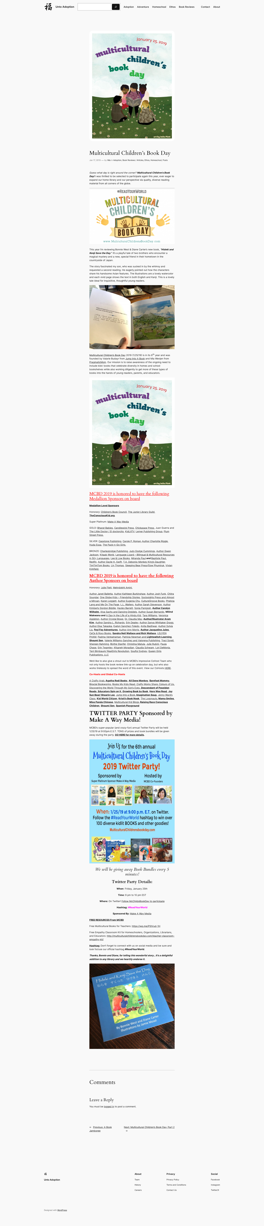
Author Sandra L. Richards (110, 622)
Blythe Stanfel (118, 644)
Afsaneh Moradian (124, 647)
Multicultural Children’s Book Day (107, 355)
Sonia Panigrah (142, 608)
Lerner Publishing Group (149, 531)
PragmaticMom (97, 362)
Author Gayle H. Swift (110, 562)
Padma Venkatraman (109, 636)
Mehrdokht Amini (122, 587)
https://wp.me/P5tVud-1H (146, 926)
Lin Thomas (117, 565)
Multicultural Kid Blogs (126, 702)
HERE (168, 668)
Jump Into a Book (125, 695)
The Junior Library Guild (141, 512)
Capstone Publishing (110, 541)
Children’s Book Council (114, 512)
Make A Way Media (118, 521)
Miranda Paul (138, 558)
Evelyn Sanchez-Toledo (126, 626)
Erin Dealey (132, 622)
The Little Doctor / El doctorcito (106, 531)
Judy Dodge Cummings (142, 551)
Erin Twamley (105, 647)
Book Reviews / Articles (133, 160)
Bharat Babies (105, 528)
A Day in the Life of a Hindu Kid (123, 615)
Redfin (93, 562)
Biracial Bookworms (100, 684)
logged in (109, 1106)
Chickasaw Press (144, 528)
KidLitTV (129, 531)
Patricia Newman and (147, 636)
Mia (109, 160)
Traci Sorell (167, 640)
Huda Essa (95, 544)
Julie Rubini (152, 644)
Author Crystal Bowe (112, 619)
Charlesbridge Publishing (114, 551)
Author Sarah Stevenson (148, 604)
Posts (165, 160)
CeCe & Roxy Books (100, 633)
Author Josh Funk (156, 593)
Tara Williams (149, 615)
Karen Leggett (108, 601)
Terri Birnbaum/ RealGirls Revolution (109, 651)
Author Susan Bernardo (151, 611)
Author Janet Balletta (101, 593)
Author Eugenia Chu (129, 601)
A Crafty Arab (97, 680)
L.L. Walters (127, 604)
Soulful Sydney (139, 651)
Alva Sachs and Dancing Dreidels (118, 611)
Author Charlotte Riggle (155, 541)
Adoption (117, 160)
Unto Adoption (65, 6)
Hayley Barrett (125, 608)
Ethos (147, 160)
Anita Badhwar (149, 626)
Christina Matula (136, 644)
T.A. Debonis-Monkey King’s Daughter (144, 562)
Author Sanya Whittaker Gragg (156, 622)
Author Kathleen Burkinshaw (129, 593)
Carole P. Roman (132, 541)
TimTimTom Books (99, 565)
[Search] (116, 7)
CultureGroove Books (153, 601)
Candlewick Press (124, 528)
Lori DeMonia (162, 647)
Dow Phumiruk (156, 565)
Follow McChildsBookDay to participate (143, 901)
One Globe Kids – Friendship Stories (120, 597)
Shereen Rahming (99, 644)
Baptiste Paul (158, 558)
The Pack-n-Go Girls (114, 544)
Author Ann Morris (129, 629)
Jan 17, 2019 (95, 160)
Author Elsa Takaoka (100, 626)
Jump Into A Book (135, 358)
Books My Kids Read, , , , (131, 688)
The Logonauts (149, 698)
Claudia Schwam (144, 647)
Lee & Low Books (120, 558)
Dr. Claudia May (133, 619)
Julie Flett (106, 587)
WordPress (62, 1210)
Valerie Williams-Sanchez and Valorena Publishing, (133, 640)
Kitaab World (107, 554)
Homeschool (156, 160)
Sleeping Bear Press (136, 565)
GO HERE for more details (129, 734)
